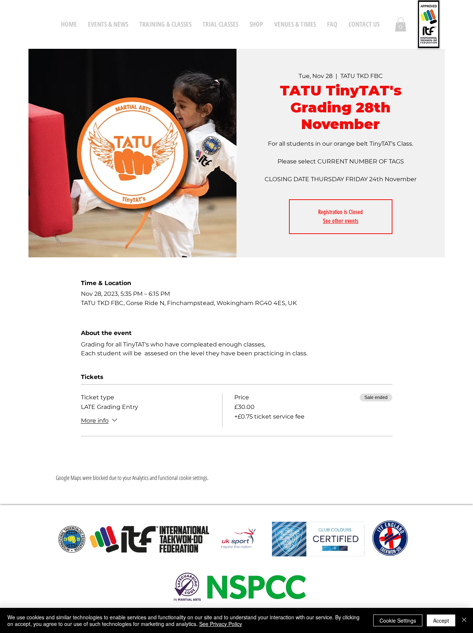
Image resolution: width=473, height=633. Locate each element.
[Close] (464, 620)
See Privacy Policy (220, 623)
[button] (400, 24)
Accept (441, 620)
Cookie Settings (398, 620)
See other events (340, 220)
